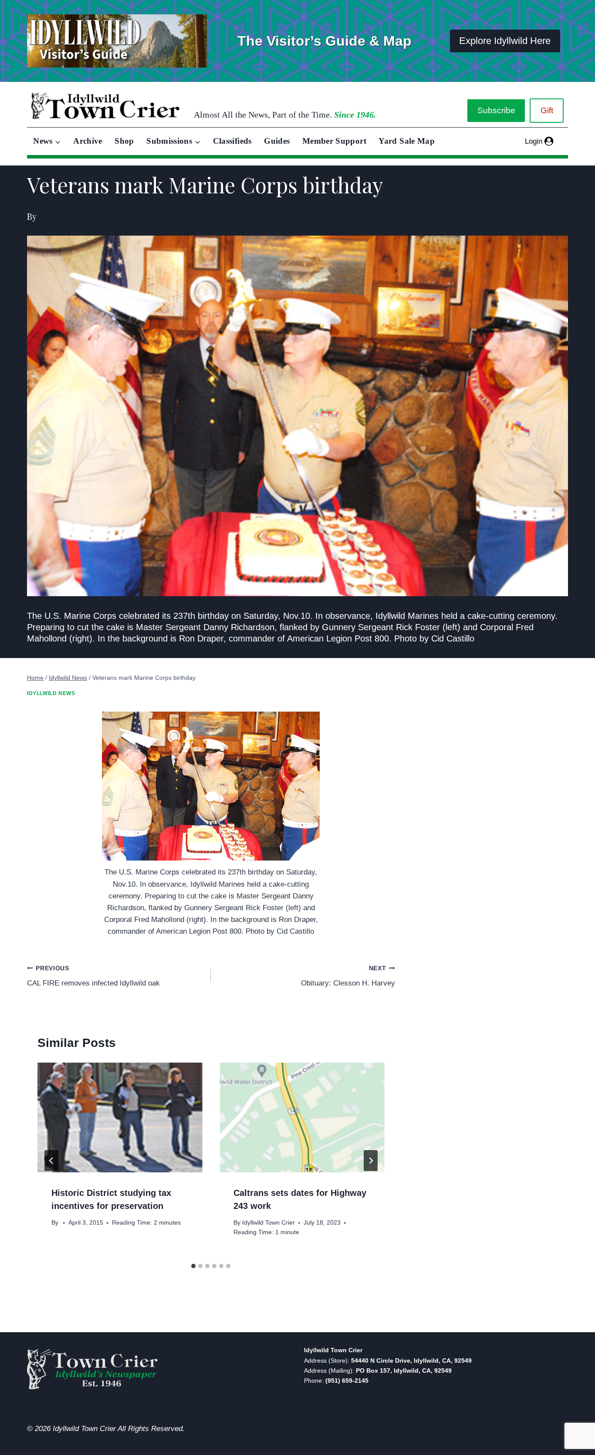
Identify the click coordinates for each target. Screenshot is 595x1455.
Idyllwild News (51, 693)
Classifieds (232, 140)
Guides (277, 140)
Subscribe (496, 110)
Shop (124, 140)
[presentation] (119, 1117)
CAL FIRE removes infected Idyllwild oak (93, 976)
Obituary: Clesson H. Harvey (348, 976)
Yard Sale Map (407, 140)
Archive (87, 140)
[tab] (193, 1266)
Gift (547, 110)
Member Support (334, 140)
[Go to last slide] (51, 1160)
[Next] (371, 1160)
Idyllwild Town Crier (268, 1222)
